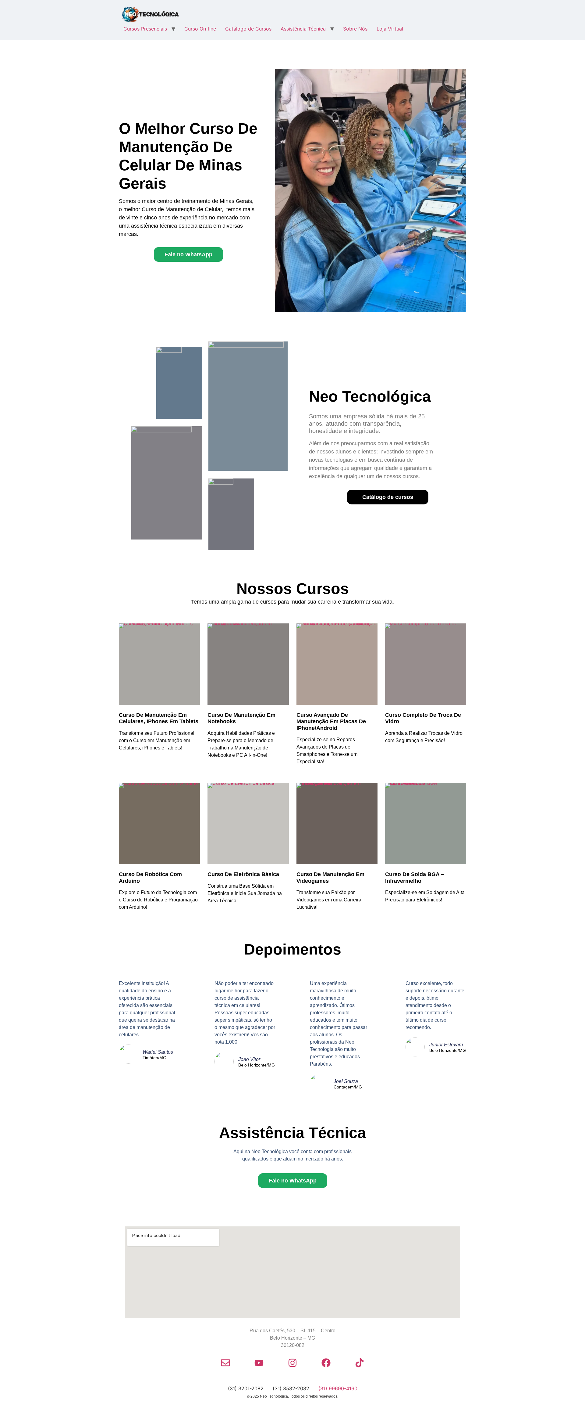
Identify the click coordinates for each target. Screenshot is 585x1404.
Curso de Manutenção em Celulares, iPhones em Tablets (158, 718)
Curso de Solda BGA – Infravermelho (414, 877)
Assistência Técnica (303, 29)
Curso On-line (200, 29)
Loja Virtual (390, 29)
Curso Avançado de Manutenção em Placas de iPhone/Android (331, 721)
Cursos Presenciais (145, 29)
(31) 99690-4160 (337, 1388)
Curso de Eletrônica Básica (243, 874)
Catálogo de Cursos (248, 29)
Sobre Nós (355, 29)
